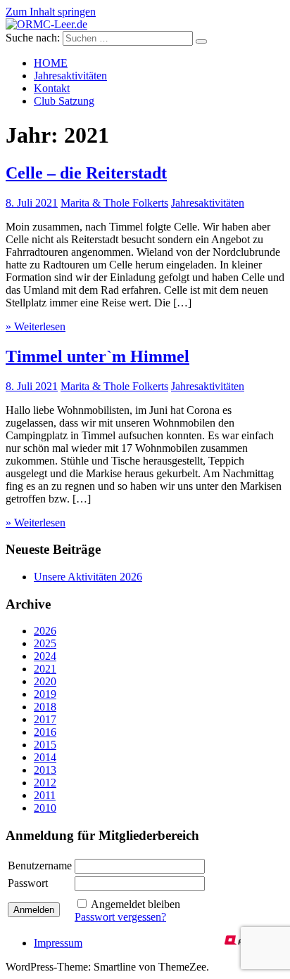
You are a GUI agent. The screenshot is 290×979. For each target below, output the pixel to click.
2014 (45, 757)
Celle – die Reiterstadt (86, 173)
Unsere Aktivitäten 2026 (88, 577)
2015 (45, 745)
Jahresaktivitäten (70, 76)
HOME (51, 63)
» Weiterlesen (35, 326)
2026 (45, 631)
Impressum (58, 943)
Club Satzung (64, 101)
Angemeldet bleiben (135, 904)
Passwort (28, 883)
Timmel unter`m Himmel (97, 356)
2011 (45, 795)
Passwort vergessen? (120, 917)
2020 (45, 681)
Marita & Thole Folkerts (114, 203)
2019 (45, 694)
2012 (45, 783)
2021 (45, 669)
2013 (45, 770)
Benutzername (40, 865)
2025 (45, 643)
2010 (45, 808)
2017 (45, 719)
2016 (45, 732)
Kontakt (52, 88)
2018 (45, 707)
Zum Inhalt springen (51, 12)
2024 (45, 656)
